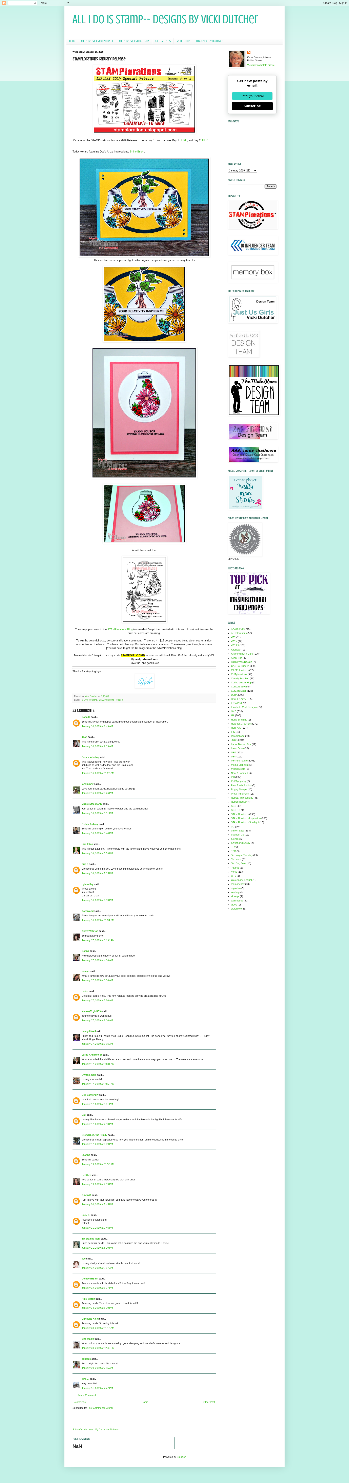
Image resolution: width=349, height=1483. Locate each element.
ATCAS (235, 645)
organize (236, 888)
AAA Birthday (238, 629)
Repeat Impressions (242, 797)
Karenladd (88, 911)
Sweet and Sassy (240, 843)
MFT (233, 756)
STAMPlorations (89, 700)
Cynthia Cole (89, 1075)
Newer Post (80, 1402)
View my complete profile (261, 65)
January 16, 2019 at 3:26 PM (97, 793)
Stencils (235, 839)
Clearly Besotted (240, 678)
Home (72, 41)
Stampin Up (237, 834)
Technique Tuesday (242, 855)
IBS (233, 732)
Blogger (181, 1457)
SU (232, 826)
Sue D (85, 864)
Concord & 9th (239, 686)
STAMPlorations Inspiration (246, 818)
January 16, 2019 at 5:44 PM (97, 833)
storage (235, 896)
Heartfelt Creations (241, 723)
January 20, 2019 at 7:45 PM (97, 1204)
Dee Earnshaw (90, 1094)
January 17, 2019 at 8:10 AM (97, 1020)
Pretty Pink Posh (240, 793)
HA (232, 715)
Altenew (235, 649)
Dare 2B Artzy (238, 699)
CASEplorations (240, 670)
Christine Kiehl (90, 1318)
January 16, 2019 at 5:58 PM (97, 853)
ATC (233, 637)
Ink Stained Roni (91, 1238)
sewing (235, 892)
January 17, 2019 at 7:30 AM (97, 1000)
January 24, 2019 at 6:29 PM (97, 1308)
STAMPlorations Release (111, 700)
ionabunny (88, 784)
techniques (237, 900)
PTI (233, 777)
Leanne (86, 1155)
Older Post (209, 1402)
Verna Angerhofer (92, 1054)
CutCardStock (238, 690)
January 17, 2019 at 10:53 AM (98, 1084)
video (234, 904)
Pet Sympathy (238, 781)
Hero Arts (236, 727)
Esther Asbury (90, 824)
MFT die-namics (240, 760)
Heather (86, 1175)
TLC (233, 847)
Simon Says (237, 830)
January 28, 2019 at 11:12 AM (98, 1328)
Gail (84, 1114)
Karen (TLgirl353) (92, 1011)
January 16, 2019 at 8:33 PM (97, 900)
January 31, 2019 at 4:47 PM (97, 1388)
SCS (233, 806)
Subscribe (252, 106)
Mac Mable (88, 1338)
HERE (183, 140)
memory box (238, 884)
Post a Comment (87, 1395)
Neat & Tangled (239, 773)
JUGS (234, 740)
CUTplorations (239, 674)
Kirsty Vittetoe (90, 931)
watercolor (237, 908)
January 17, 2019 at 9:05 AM (97, 1043)
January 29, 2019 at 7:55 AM (97, 1368)
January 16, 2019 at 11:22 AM (98, 773)
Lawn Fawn (237, 748)
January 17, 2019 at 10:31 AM (98, 1064)
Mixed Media (238, 769)
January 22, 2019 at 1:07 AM (97, 1268)
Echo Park (236, 703)
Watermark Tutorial (241, 880)
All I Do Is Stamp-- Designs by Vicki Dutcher (165, 19)
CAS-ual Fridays (240, 666)
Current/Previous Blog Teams (134, 41)
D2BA (234, 694)
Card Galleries (163, 41)
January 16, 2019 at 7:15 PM (97, 873)
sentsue (86, 1359)
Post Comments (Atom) (100, 1408)
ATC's (234, 641)
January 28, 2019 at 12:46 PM (98, 1348)
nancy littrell (89, 1031)
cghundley (88, 884)
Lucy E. (86, 1215)
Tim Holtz (236, 859)
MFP (233, 752)
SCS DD (235, 810)
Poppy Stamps (239, 789)
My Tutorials (183, 41)
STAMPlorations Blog (119, 629)
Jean (84, 737)
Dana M (86, 717)
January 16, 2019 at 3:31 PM (97, 813)
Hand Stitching (239, 719)
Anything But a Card (242, 653)
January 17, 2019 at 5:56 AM (97, 980)
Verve (234, 871)
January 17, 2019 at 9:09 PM (97, 1144)
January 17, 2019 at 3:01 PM (97, 1104)
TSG (233, 851)
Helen (85, 991)
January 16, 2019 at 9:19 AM (97, 746)
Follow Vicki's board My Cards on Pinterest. (96, 1429)
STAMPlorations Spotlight (245, 822)
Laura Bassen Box (241, 744)
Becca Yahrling (90, 757)
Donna (85, 951)
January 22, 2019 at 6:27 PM (97, 1288)
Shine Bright (137, 151)
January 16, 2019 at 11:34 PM (98, 920)
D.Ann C (86, 1195)
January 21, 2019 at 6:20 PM (97, 1247)
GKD (233, 711)
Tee (84, 1258)
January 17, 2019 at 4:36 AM (97, 960)
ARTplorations (239, 633)
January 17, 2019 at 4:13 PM (97, 1124)
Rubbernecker (239, 801)
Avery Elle (236, 658)
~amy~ (85, 971)
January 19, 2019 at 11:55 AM (98, 1164)
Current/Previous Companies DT (97, 41)
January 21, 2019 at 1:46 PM (97, 1227)
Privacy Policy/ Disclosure (209, 41)
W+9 (233, 875)
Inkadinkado (238, 736)
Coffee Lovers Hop (241, 682)
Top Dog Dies (238, 863)
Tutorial (235, 867)
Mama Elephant (239, 764)
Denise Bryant (90, 1278)
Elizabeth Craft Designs (244, 707)
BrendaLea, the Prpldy (94, 1135)
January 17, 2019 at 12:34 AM (98, 940)
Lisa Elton (87, 844)
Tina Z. (85, 1379)
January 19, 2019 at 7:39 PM (97, 1184)
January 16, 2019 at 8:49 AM (97, 726)
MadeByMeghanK (92, 804)
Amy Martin (88, 1298)
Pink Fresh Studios (241, 785)
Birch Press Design (241, 662)
